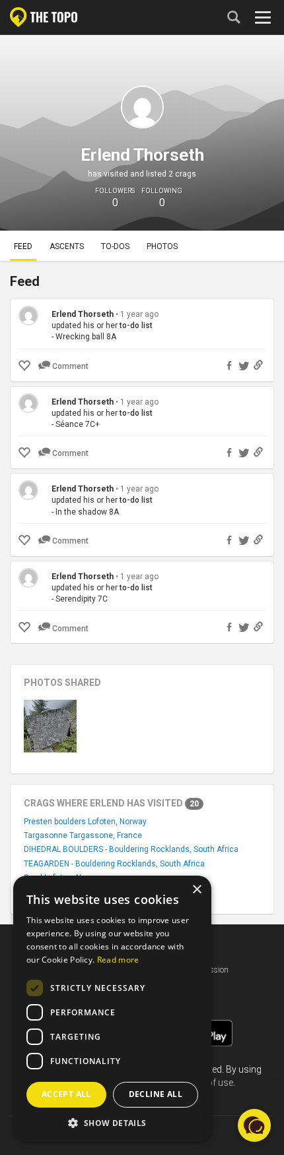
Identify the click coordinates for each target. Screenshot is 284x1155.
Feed (23, 246)
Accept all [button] (66, 1094)
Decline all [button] (155, 1094)
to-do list (136, 325)
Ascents (67, 246)
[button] (112, 1122)
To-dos (115, 246)
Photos (162, 246)
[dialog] (112, 1009)
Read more (118, 959)
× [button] (196, 890)
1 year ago (139, 314)
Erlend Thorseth (83, 314)
